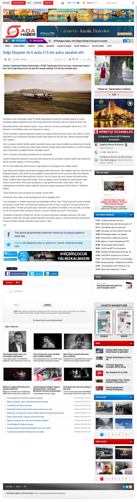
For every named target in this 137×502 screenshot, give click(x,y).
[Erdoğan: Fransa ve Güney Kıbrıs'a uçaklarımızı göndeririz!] (124, 468)
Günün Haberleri (18, 3)
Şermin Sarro (109, 285)
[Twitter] (9, 59)
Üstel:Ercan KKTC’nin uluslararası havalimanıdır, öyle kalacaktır (110, 250)
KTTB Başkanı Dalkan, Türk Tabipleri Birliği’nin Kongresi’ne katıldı (111, 236)
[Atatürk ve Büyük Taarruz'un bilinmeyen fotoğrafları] (124, 408)
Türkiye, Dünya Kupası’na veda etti (118, 358)
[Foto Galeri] (19, 40)
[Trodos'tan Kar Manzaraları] (104, 424)
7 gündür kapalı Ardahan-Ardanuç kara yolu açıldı (25, 432)
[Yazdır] (77, 59)
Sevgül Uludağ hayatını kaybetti (109, 245)
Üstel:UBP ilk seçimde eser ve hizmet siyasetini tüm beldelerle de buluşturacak (112, 257)
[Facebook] (5, 59)
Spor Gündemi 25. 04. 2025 (116, 372)
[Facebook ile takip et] (124, 40)
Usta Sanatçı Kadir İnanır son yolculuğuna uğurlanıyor (114, 260)
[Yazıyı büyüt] (89, 59)
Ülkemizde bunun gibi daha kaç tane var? (113, 224)
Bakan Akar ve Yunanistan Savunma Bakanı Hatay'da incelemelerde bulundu (35, 413)
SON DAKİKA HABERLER (105, 215)
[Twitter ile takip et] (128, 40)
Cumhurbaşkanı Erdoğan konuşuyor (20, 424)
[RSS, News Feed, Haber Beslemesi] (131, 40)
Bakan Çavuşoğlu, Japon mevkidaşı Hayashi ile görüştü (27, 402)
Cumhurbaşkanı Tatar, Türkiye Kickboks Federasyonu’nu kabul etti (118, 381)
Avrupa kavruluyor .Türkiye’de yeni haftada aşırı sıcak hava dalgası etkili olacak (114, 264)
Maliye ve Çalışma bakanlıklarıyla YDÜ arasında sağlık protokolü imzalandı (112, 243)
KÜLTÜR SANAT (103, 173)
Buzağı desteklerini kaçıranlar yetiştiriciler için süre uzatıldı (29, 428)
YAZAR (98, 277)
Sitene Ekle (37, 3)
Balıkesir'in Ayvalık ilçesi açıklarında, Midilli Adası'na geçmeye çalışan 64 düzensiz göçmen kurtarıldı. (16, 390)
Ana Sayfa (6, 3)
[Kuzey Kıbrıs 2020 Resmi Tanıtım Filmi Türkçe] (124, 453)
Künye (18, 486)
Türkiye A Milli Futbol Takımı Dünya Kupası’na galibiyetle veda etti (117, 351)
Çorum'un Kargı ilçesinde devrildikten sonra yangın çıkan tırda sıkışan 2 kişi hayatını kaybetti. (77, 390)
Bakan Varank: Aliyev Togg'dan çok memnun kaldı (25, 417)
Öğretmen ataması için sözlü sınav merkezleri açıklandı (28, 420)
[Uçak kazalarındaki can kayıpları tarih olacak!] (124, 424)
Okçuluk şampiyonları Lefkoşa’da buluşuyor (114, 389)
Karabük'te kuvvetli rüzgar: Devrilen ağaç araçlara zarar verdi (29, 409)
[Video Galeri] (36, 40)
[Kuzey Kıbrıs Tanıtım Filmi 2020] (104, 453)
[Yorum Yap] (70, 59)
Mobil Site (48, 3)
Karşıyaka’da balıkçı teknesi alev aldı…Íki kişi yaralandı (113, 253)
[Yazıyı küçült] (83, 59)
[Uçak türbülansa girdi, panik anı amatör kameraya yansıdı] (104, 468)
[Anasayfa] (6, 40)
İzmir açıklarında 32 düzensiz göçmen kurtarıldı (25, 398)
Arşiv (29, 3)
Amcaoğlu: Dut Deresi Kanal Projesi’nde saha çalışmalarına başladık (113, 232)
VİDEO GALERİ (101, 442)
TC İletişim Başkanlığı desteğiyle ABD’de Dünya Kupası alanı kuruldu (116, 366)
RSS (25, 486)
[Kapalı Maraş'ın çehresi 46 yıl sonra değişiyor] (104, 408)
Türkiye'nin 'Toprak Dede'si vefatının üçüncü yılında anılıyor (114, 90)
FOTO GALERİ (101, 397)
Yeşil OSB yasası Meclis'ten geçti (19, 405)
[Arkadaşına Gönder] (73, 59)
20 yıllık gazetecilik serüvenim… (110, 220)
